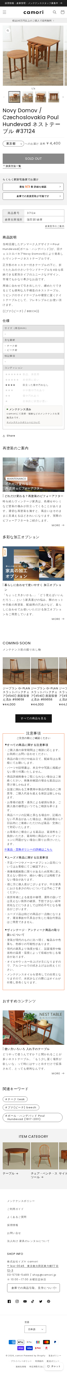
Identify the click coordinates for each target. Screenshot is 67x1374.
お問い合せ (14, 1233)
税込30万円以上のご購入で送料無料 (32, 20)
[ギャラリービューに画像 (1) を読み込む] (14, 97)
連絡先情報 (21, 1366)
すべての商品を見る (33, 718)
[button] (4, 12)
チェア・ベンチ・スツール (44, 1175)
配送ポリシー (53, 1361)
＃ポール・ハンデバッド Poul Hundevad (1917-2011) (25, 1117)
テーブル (8, 1173)
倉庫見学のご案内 (54, 226)
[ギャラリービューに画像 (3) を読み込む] (40, 97)
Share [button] (11, 435)
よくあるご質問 (17, 1217)
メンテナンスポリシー (21, 1201)
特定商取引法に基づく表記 (41, 1366)
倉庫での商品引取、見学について (33, 1288)
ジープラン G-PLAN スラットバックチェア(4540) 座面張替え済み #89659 (16, 694)
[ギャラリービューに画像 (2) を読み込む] (27, 97)
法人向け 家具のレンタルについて (28, 1241)
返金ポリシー (55, 1355)
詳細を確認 (32, 186)
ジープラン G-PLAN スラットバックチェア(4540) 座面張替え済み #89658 (44, 694)
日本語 (31, 1329)
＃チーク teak (15, 1099)
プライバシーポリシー (21, 1361)
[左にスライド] (4, 97)
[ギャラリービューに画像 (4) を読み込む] (53, 97)
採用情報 (12, 1225)
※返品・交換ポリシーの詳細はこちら (28, 849)
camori (19, 1355)
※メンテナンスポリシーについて (23, 422)
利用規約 (39, 1361)
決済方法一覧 (13, 166)
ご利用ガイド (15, 1209)
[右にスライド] (63, 97)
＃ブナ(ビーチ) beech (20, 1107)
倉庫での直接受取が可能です (33, 196)
